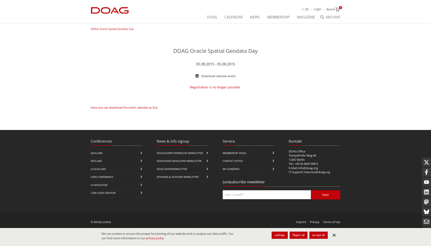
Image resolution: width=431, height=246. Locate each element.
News (255, 17)
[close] (334, 235)
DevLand (96, 161)
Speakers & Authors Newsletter (178, 177)
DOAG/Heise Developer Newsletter (179, 161)
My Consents (231, 169)
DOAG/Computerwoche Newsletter (180, 153)
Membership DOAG (234, 153)
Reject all (298, 235)
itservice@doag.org (317, 172)
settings (280, 235)
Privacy (314, 222)
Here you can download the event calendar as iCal (124, 107)
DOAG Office (297, 151)
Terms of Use (331, 222)
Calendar (233, 17)
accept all (318, 235)
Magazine (306, 17)
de (307, 9)
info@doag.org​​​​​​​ (308, 168)
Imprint (301, 222)
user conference (102, 177)
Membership (278, 17)
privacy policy (155, 238)
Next (325, 195)
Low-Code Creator (103, 193)
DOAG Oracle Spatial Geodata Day (112, 29)
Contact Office (233, 161)
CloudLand (98, 169)
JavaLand (97, 153)
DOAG (212, 17)
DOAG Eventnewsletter (172, 169)
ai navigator (99, 185)
